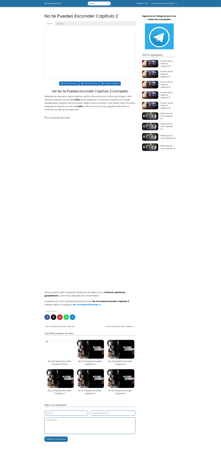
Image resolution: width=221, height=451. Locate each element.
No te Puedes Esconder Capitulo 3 (60, 326)
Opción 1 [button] (50, 24)
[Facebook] (47, 317)
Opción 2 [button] (60, 24)
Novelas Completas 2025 (163, 3)
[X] (53, 317)
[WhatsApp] (66, 317)
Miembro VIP (142, 3)
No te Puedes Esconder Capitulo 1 (119, 326)
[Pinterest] (60, 317)
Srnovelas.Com (52, 3)
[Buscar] (108, 3)
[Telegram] (72, 317)
